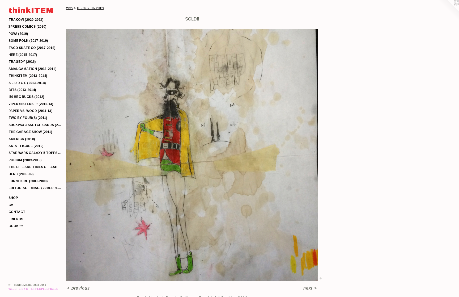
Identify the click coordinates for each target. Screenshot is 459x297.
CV (10, 205)
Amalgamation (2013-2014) (32, 69)
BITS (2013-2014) (22, 90)
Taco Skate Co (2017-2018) (31, 48)
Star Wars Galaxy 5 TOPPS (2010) (35, 153)
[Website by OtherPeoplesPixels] (448, 10)
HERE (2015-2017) (22, 55)
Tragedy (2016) (22, 62)
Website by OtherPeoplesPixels (33, 288)
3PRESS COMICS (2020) (27, 26)
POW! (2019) (18, 34)
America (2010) (21, 139)
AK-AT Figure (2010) (25, 146)
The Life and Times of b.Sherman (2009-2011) (35, 167)
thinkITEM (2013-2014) (27, 76)
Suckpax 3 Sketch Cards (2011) (35, 125)
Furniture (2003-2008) (28, 181)
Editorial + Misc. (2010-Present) (35, 188)
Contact (16, 212)
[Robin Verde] (192, 155)
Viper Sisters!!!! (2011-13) (30, 104)
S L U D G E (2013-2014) (27, 83)
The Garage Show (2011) (30, 132)
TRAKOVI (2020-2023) (25, 20)
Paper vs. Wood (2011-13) (30, 111)
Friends (15, 219)
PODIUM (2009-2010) (24, 160)
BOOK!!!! (15, 226)
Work (69, 8)
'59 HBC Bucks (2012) (26, 97)
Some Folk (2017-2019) (28, 41)
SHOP (13, 198)
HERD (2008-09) (20, 174)
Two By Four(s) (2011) (27, 118)
